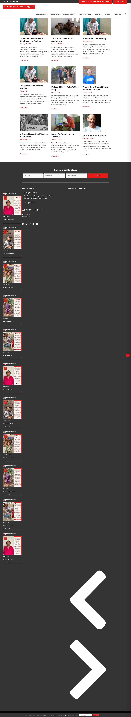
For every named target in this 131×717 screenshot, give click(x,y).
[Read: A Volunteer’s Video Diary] (97, 26)
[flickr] (17, 1)
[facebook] (5, 1)
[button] (126, 14)
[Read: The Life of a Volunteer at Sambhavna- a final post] (34, 26)
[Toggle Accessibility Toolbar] (128, 355)
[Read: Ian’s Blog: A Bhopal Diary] (92, 123)
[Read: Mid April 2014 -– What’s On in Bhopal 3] (63, 74)
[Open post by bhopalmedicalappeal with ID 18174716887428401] (12, 205)
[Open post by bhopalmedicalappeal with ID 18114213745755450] (12, 307)
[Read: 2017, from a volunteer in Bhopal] (34, 74)
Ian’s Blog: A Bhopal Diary (95, 135)
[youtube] (14, 1)
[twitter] (8, 1)
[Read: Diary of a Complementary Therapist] (65, 122)
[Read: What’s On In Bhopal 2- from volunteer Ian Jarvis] (89, 74)
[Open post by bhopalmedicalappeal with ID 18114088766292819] (12, 239)
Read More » (24, 61)
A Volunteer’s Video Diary (94, 38)
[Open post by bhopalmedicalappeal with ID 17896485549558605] (12, 273)
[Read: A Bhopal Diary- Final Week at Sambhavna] (34, 122)
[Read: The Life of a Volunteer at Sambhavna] (65, 26)
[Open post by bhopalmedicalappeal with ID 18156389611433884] (12, 341)
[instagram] (11, 1)
